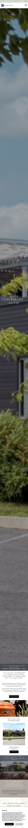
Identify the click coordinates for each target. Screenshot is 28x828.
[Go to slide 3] (14, 715)
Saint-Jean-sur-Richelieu (14, 668)
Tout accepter (9, 824)
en (14, 1)
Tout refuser (19, 824)
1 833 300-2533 (8, 1)
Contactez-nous (14, 696)
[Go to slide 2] (13, 715)
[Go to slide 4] (15, 715)
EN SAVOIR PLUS (14, 751)
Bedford (24, 668)
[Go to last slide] (4, 738)
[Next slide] (23, 739)
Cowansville (5, 668)
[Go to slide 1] (12, 715)
